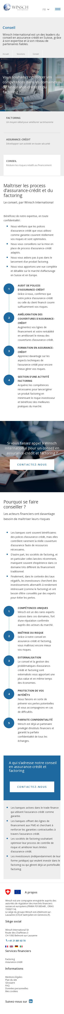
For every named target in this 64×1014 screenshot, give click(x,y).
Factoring (29, 120)
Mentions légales (13, 977)
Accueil (6, 54)
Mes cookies (11, 991)
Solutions (21, 54)
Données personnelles (16, 988)
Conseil (29, 163)
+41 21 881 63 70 (16, 940)
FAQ (7, 985)
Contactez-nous (32, 464)
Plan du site (11, 979)
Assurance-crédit (28, 141)
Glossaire (10, 982)
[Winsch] (17, 7)
